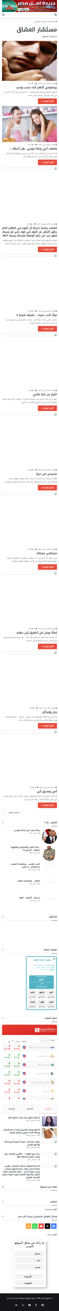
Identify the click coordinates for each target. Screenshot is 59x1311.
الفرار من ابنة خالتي (45, 394)
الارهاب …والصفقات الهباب (28, 881)
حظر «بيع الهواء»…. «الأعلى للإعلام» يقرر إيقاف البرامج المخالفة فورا (22, 1155)
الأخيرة (48, 1109)
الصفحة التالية (14, 812)
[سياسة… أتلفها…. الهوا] (49, 903)
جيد (38, 1260)
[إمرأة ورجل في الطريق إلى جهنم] (29, 599)
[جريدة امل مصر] (29, 6)
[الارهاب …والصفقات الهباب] (49, 886)
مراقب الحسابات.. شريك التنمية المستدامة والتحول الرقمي (22, 1143)
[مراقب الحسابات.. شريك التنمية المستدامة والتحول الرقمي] (49, 1145)
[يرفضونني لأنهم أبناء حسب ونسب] (29, 61)
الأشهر (30, 1109)
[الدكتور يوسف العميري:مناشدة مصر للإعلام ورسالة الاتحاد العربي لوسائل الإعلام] (49, 1133)
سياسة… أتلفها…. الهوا (29, 898)
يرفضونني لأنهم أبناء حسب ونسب (36, 87)
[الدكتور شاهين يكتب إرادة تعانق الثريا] (49, 1121)
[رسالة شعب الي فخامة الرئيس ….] (49, 836)
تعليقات (11, 1109)
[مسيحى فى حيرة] (29, 440)
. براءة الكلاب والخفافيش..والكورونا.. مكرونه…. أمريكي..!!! (25, 848)
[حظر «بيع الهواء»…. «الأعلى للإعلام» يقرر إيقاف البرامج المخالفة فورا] (49, 1157)
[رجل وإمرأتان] (29, 678)
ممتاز (37, 1253)
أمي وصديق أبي (47, 791)
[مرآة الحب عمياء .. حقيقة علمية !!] (29, 281)
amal (53, 83)
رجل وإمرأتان (49, 712)
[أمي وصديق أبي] (29, 757)
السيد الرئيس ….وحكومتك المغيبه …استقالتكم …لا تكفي (24, 865)
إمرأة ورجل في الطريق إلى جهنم (37, 632)
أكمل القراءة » (47, 101)
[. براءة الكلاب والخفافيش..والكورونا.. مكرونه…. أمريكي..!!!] (49, 853)
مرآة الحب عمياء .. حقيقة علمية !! (37, 315)
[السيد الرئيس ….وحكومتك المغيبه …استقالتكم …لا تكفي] (49, 870)
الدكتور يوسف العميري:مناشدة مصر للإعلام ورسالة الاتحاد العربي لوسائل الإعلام (22, 1131)
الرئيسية (51, 21)
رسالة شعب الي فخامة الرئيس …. (26, 830)
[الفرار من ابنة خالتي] (29, 360)
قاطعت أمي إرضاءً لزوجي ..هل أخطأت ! (33, 148)
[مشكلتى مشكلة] (29, 519)
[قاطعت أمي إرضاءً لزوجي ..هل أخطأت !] (29, 124)
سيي (37, 1266)
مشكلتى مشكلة (47, 553)
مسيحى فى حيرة (46, 473)
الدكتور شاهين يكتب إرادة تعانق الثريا (24, 1117)
